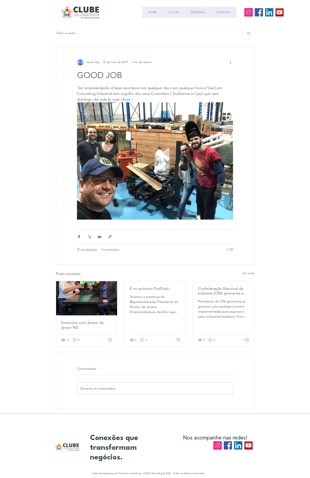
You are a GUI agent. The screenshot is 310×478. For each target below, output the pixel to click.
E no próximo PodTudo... (151, 288)
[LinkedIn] (269, 12)
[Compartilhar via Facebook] (79, 237)
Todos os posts (65, 33)
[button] (249, 33)
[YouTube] (279, 12)
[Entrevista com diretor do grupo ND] (86, 298)
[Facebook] (259, 12)
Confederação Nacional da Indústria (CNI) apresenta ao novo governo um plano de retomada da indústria (221, 291)
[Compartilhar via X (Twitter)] (89, 237)
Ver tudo (248, 273)
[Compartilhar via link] (110, 237)
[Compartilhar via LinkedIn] (100, 237)
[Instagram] (248, 12)
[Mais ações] (230, 62)
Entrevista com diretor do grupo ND (82, 325)
